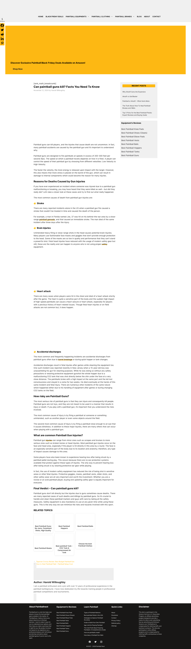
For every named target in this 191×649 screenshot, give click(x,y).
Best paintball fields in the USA (93, 615)
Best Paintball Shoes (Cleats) (134, 133)
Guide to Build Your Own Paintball (94, 622)
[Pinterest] (2, 43)
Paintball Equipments (76, 16)
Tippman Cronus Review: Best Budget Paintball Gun (55, 561)
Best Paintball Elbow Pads (133, 137)
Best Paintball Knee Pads (132, 129)
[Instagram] (101, 642)
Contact (156, 16)
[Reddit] (2, 34)
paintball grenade (47, 219)
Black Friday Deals (54, 16)
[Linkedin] (2, 39)
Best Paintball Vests (130, 140)
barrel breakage (65, 359)
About (147, 16)
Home (40, 16)
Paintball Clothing (101, 16)
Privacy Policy (115, 620)
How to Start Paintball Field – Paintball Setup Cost (54, 564)
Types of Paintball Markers (92, 612)
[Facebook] (2, 25)
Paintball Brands (123, 16)
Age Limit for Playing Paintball (93, 625)
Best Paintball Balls (129, 144)
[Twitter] (2, 30)
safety (104, 244)
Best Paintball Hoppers (131, 148)
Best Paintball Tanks (130, 152)
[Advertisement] (95, 42)
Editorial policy (115, 623)
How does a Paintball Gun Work (93, 635)
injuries (49, 440)
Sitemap (114, 626)
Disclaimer (114, 615)
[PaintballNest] (34, 5)
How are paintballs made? (92, 632)
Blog (139, 16)
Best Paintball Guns (130, 155)
